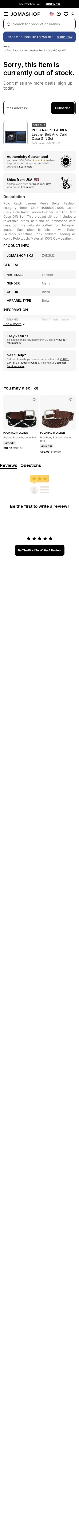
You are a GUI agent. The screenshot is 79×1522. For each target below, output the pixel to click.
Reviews (8, 465)
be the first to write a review (39, 550)
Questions (30, 465)
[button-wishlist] (65, 14)
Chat (34, 362)
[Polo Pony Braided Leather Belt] (71, 399)
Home (6, 46)
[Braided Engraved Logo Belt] (34, 399)
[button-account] (58, 14)
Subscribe (63, 108)
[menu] (5, 14)
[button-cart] (73, 14)
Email (24, 362)
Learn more (25, 166)
